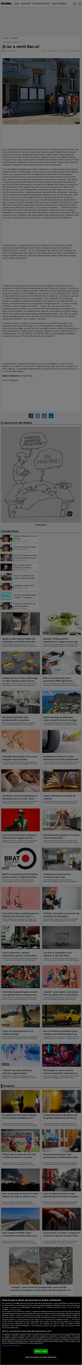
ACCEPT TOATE (41, 1351)
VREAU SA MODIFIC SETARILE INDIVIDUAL (41, 1357)
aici (70, 1319)
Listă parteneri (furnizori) (11, 1345)
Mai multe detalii (15, 1309)
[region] (41, 1330)
